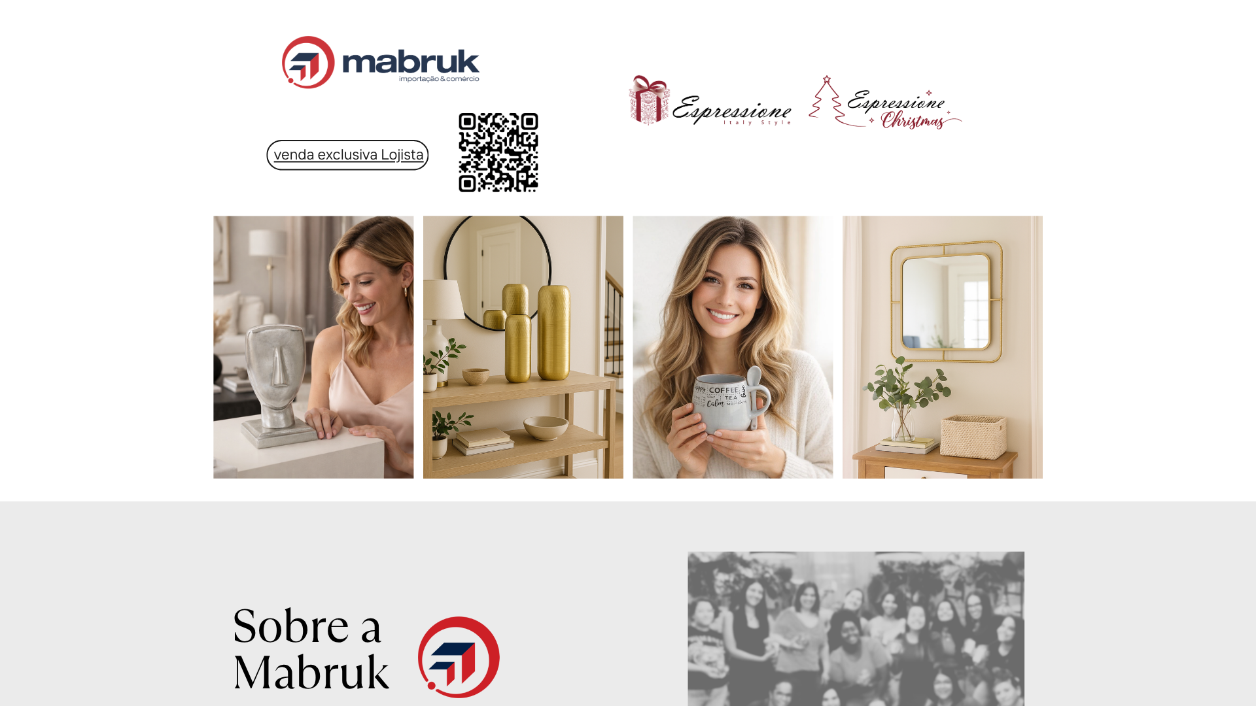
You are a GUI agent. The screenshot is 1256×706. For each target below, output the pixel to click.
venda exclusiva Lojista (349, 153)
